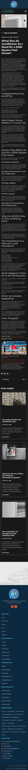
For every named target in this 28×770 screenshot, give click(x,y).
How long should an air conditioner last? (11, 421)
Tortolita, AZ (23, 732)
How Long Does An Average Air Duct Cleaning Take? (10, 533)
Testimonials (5, 621)
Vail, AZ (3, 734)
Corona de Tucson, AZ (18, 714)
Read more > (6, 437)
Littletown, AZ (13, 720)
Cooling (15, 37)
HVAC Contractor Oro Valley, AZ (9, 726)
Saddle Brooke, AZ (11, 729)
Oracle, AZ (4, 723)
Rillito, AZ (4, 729)
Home (3, 617)
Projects (4, 631)
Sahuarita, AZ (20, 729)
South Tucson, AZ (6, 732)
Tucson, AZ (4, 711)
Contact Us (4, 635)
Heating (3, 666)
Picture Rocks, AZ (22, 726)
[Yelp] (15, 606)
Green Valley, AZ (6, 720)
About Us (4, 624)
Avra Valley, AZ (11, 711)
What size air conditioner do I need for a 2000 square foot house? (13, 337)
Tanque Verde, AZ (15, 732)
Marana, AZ (20, 720)
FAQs (3, 628)
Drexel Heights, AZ (6, 717)
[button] (25, 11)
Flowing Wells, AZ (15, 717)
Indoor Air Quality (6, 690)
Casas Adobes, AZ (20, 711)
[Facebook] (12, 606)
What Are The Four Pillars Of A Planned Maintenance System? (12, 476)
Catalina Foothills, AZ (7, 714)
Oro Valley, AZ (11, 723)
